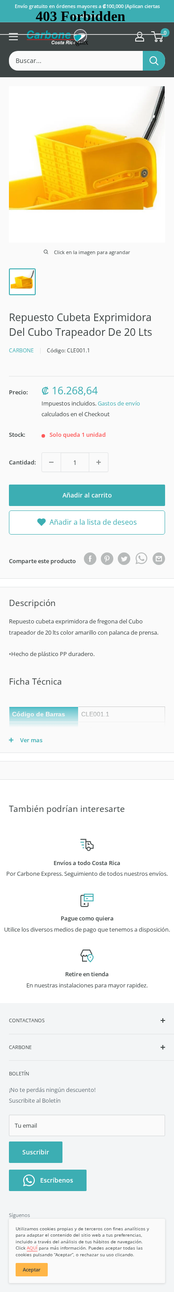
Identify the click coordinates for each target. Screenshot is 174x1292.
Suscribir (35, 1152)
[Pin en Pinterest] (107, 558)
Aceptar (32, 1269)
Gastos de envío (119, 403)
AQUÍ (32, 1248)
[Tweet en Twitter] (124, 558)
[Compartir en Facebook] (90, 558)
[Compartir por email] (159, 558)
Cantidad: (22, 462)
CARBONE (21, 350)
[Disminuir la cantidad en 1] (51, 462)
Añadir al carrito (87, 495)
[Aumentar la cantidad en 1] (98, 462)
